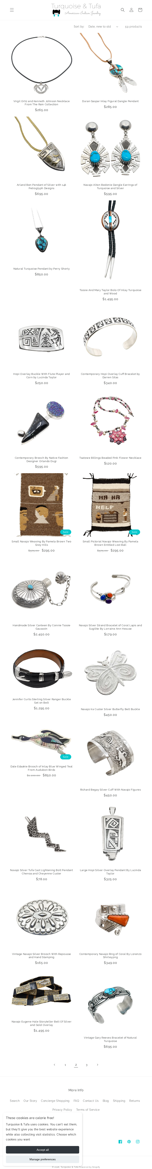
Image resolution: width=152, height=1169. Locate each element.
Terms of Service (88, 1109)
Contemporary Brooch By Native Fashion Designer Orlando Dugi (41, 459)
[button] (12, 10)
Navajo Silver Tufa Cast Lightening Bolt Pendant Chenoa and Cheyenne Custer (41, 872)
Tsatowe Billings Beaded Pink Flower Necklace (110, 457)
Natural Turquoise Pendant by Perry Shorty (41, 268)
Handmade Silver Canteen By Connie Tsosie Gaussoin (41, 627)
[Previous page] (54, 1064)
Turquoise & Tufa (69, 1167)
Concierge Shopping (55, 1100)
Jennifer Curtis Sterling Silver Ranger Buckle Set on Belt (41, 701)
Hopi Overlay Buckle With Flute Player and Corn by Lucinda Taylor (41, 375)
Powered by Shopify (89, 1167)
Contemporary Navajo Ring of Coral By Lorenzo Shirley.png (110, 956)
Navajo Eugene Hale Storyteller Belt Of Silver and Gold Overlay (42, 1023)
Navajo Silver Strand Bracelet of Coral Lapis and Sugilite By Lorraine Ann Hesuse (110, 627)
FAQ (76, 1100)
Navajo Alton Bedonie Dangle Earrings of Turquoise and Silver (110, 186)
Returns (134, 1100)
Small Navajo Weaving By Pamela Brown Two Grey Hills (41, 543)
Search (15, 1100)
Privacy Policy (62, 1109)
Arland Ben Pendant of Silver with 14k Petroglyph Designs (41, 186)
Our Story (30, 1100)
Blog (106, 1100)
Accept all (43, 1149)
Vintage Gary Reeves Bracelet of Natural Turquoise (110, 1039)
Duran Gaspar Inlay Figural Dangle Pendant (110, 101)
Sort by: (79, 26)
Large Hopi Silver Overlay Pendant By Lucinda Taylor (110, 872)
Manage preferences (42, 1159)
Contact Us (91, 1100)
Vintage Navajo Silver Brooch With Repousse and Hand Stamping (41, 956)
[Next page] (97, 1064)
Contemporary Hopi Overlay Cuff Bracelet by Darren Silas (110, 375)
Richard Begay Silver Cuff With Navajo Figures (110, 789)
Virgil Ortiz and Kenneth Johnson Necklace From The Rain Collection (41, 103)
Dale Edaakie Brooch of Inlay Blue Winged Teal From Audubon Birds (41, 768)
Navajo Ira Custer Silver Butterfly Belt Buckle (110, 709)
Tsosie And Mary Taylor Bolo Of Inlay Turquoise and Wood (111, 292)
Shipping (119, 1100)
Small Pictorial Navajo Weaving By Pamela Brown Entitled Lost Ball (110, 543)
